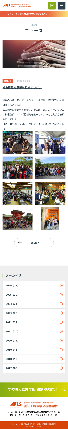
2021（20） (13, 331)
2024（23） (13, 303)
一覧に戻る (34, 242)
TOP (5, 14)
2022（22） (13, 322)
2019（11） (13, 349)
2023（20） (13, 313)
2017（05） (13, 368)
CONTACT (52, 5)
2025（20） (13, 294)
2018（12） (13, 358)
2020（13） (13, 340)
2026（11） (13, 285)
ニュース (13, 14)
